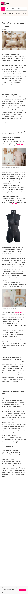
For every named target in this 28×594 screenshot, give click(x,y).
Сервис (18, 13)
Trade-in (11, 13)
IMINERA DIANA (20, 145)
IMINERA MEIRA (13, 204)
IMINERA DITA (18, 312)
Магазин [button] (3, 13)
